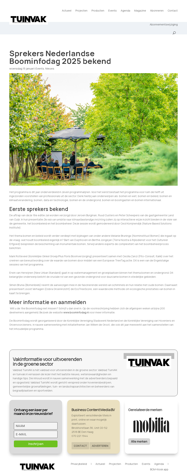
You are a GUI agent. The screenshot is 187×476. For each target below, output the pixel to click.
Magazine (140, 10)
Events (112, 10)
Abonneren (157, 10)
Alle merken (139, 441)
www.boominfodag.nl (76, 312)
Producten (97, 10)
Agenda (125, 10)
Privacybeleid (79, 464)
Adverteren (100, 445)
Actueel (66, 10)
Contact (173, 10)
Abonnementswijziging (164, 24)
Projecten (81, 10)
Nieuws (49, 68)
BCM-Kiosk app (159, 469)
